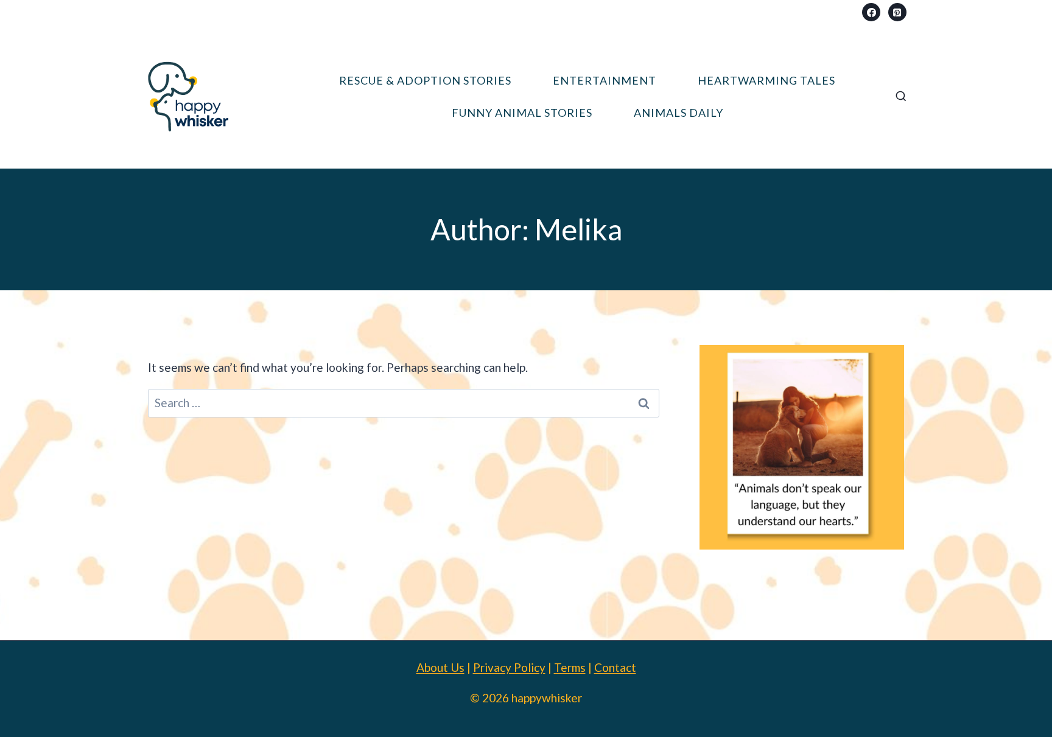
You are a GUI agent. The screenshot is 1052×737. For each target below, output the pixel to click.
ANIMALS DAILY (678, 112)
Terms (570, 667)
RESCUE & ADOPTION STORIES (425, 80)
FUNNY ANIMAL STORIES (522, 112)
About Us (440, 667)
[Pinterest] (897, 12)
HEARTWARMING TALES (766, 80)
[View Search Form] (901, 97)
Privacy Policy (509, 667)
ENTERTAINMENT (604, 80)
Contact (615, 667)
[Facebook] (871, 12)
